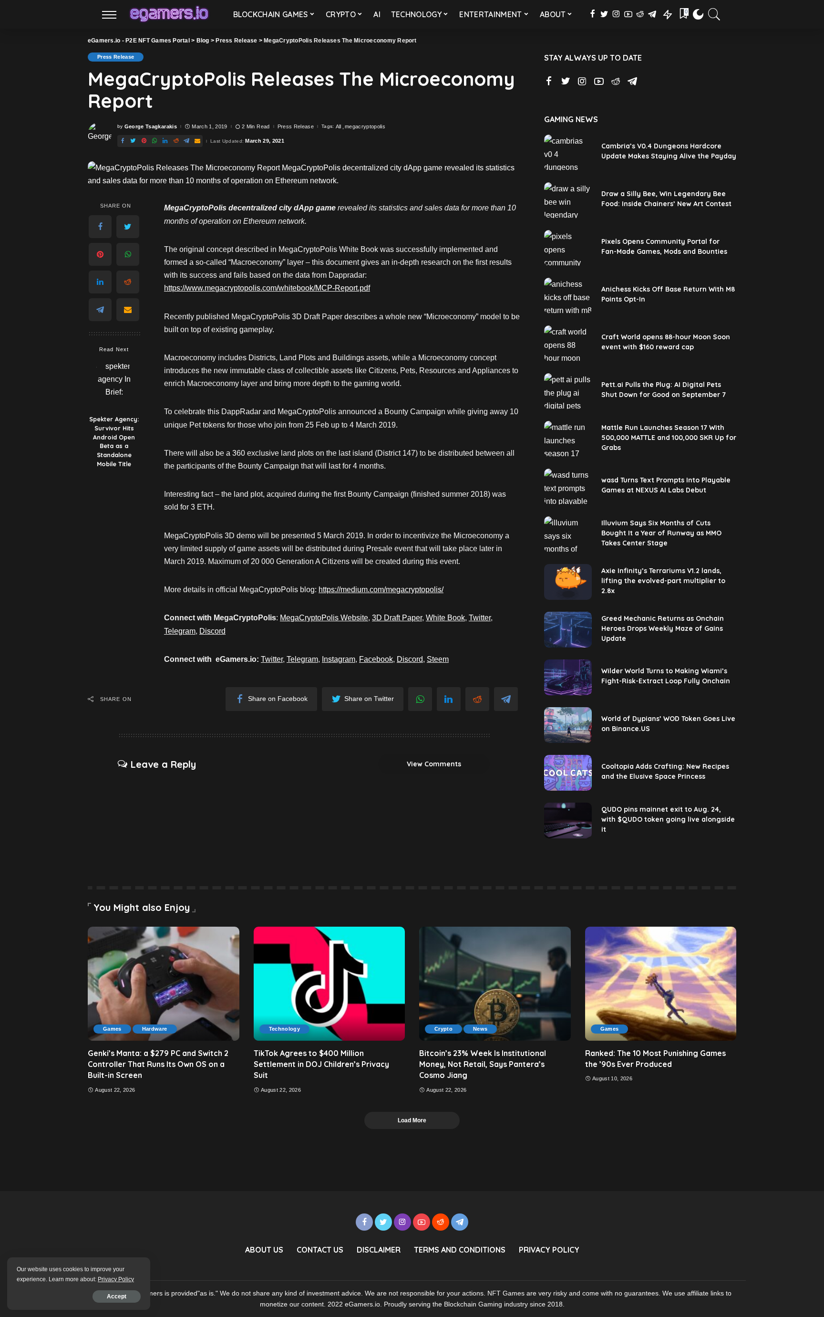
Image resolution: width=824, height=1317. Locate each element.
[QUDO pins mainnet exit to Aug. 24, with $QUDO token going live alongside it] (568, 820)
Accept (116, 1296)
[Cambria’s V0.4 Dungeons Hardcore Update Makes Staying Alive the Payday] (568, 152)
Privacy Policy (116, 1279)
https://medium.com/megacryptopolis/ (381, 589)
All (338, 126)
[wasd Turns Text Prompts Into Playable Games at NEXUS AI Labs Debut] (568, 486)
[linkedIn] (100, 282)
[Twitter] (127, 226)
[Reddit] (127, 282)
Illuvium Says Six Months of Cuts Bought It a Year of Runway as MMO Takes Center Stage (661, 533)
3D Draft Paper (397, 618)
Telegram (180, 631)
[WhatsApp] (127, 254)
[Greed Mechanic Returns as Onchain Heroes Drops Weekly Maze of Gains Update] (568, 630)
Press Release (115, 57)
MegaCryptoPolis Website (324, 618)
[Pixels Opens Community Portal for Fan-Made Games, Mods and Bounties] (568, 248)
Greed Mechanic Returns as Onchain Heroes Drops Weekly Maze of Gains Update (662, 628)
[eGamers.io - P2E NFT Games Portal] (169, 14)
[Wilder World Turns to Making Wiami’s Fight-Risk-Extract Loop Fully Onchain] (568, 677)
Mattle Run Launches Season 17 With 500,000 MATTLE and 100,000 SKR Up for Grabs (668, 437)
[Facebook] (100, 226)
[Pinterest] (100, 254)
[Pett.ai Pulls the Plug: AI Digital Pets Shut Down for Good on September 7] (568, 391)
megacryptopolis (365, 126)
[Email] (127, 309)
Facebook (376, 659)
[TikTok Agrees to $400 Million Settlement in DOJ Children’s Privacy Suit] (329, 983)
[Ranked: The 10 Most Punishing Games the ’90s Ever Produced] (661, 983)
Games (112, 1029)
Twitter (480, 618)
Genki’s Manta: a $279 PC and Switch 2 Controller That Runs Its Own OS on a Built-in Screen (158, 1064)
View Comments (434, 764)
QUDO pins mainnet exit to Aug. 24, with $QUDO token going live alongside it (668, 819)
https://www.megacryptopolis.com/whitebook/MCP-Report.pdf (267, 288)
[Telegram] (100, 309)
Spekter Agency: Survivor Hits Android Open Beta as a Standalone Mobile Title (114, 441)
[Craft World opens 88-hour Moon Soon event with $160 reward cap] (568, 343)
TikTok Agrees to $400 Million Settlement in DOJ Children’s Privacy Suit (321, 1064)
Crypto (443, 1029)
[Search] (714, 14)
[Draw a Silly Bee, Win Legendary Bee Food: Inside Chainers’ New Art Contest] (568, 200)
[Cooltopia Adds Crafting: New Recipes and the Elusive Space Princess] (568, 773)
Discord (212, 631)
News (480, 1029)
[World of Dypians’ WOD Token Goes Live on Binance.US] (568, 725)
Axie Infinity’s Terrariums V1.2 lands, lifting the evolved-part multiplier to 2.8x (663, 580)
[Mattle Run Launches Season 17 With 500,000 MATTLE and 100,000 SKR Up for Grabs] (568, 439)
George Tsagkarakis (150, 126)
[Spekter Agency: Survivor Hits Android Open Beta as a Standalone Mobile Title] (114, 385)
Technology (284, 1029)
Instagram (338, 659)
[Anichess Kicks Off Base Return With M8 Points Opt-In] (568, 296)
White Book (445, 618)
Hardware (154, 1029)
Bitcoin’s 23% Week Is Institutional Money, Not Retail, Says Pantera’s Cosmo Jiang (482, 1064)
